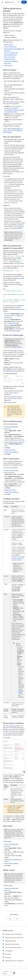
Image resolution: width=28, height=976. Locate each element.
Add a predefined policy (10, 55)
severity (11, 782)
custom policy (7, 130)
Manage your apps (8, 930)
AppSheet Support (20, 691)
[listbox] (7, 973)
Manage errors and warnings (12, 944)
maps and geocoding (13, 323)
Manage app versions (10, 941)
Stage (17, 238)
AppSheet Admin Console (12, 371)
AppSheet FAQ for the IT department (14, 960)
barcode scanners (15, 330)
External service (20, 309)
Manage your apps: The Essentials (13, 934)
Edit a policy (7, 63)
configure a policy (13, 102)
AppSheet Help (9, 2)
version (10, 733)
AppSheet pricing (16, 347)
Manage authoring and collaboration (14, 937)
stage (17, 782)
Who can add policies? (10, 47)
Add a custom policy (9, 57)
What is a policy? (8, 44)
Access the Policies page (11, 53)
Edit (5, 402)
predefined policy (15, 128)
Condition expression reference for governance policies (18, 558)
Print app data (8, 951)
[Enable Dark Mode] (14, 973)
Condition (15, 252)
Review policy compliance (11, 61)
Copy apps (8, 954)
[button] (2, 2)
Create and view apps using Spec (13, 947)
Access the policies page (11, 427)
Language (6, 971)
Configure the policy (9, 59)
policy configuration (14, 859)
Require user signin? (19, 278)
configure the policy (14, 726)
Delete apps (8, 957)
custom (20, 396)
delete (10, 402)
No (17, 919)
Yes (10, 919)
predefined (13, 396)
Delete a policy (8, 65)
